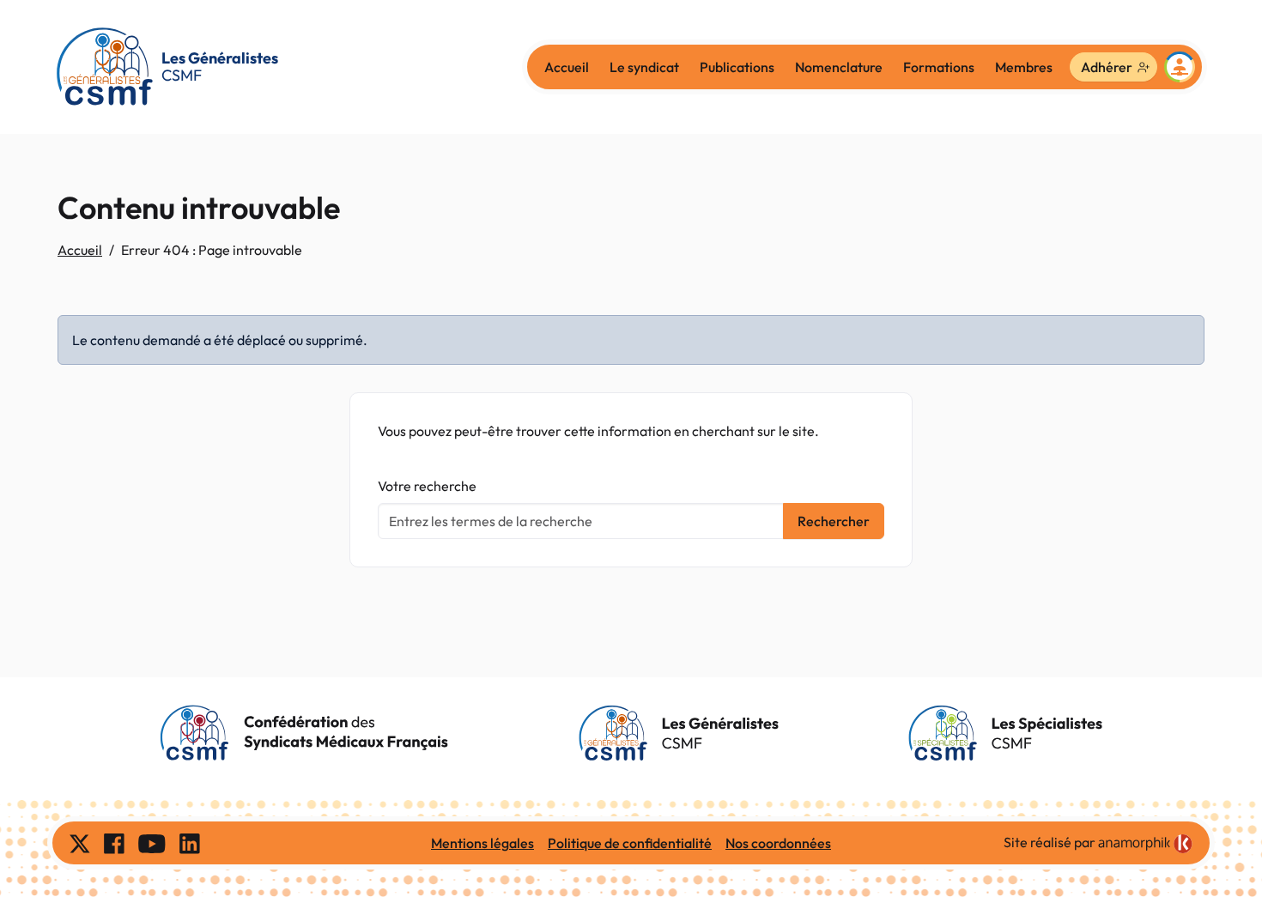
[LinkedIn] (189, 843)
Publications (737, 67)
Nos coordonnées (778, 843)
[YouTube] (152, 843)
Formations (938, 67)
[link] (1145, 843)
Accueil (566, 67)
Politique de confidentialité (630, 843)
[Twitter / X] (80, 843)
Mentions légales (482, 843)
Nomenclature (839, 67)
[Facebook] (114, 843)
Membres (1024, 67)
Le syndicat (644, 67)
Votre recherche (427, 485)
